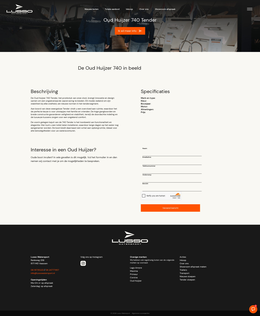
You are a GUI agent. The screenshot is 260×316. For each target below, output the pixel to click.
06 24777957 (52, 270)
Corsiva (134, 277)
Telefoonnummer (148, 166)
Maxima (134, 271)
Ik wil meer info (127, 31)
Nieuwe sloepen (187, 276)
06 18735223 (37, 270)
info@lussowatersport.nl (43, 273)
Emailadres (146, 157)
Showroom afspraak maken (193, 266)
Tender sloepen (187, 279)
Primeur (134, 274)
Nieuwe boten (91, 9)
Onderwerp (146, 175)
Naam (144, 148)
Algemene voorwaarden (141, 313)
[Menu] (249, 9)
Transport (184, 273)
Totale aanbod (112, 9)
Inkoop (129, 9)
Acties (183, 257)
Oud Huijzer (136, 280)
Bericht (145, 183)
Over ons (144, 9)
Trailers (183, 270)
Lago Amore (136, 267)
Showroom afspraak (165, 9)
